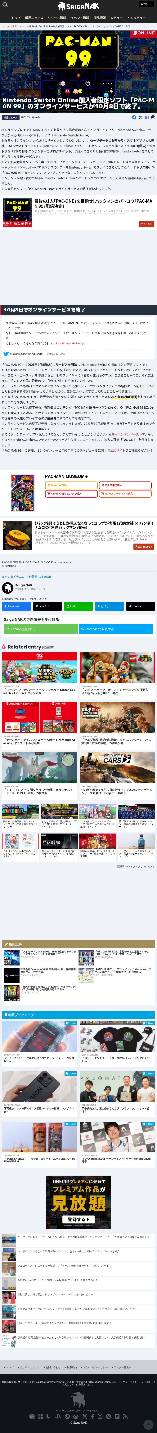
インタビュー (136, 17)
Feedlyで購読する (23, 629)
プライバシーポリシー (95, 1367)
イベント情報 (80, 17)
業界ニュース (34, 17)
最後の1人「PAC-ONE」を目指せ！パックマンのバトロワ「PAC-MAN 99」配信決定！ (78, 212)
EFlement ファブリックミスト (138, 866)
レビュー (116, 17)
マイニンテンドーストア (128, 434)
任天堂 (33, 576)
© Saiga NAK (78, 1422)
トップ (15, 17)
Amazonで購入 (59, 485)
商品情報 (100, 17)
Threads (136, 606)
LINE (73, 606)
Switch (46, 576)
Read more (142, 546)
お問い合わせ (53, 1367)
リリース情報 (57, 17)
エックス (44, 606)
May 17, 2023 (57, 354)
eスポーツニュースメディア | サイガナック (78, 1410)
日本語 (144, 4)
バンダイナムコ (15, 576)
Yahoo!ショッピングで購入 (66, 493)
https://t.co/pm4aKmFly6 (70, 343)
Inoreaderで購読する (100, 629)
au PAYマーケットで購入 (119, 493)
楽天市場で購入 (113, 485)
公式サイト (117, 450)
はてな (103, 606)
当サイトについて (30, 1367)
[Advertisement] (78, 271)
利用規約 (72, 1367)
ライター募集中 (122, 1367)
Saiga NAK (78, 6)
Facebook (13, 606)
